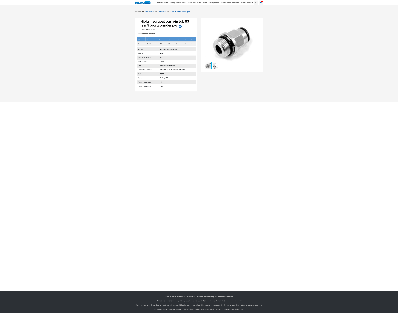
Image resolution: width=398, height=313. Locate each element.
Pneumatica (150, 11)
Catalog (172, 3)
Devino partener (214, 3)
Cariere (204, 3)
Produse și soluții (162, 3)
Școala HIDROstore (194, 3)
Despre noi (235, 3)
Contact (250, 3)
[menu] (256, 3)
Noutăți (243, 3)
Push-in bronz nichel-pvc (180, 11)
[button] (261, 3)
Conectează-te (226, 3)
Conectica (162, 11)
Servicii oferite (181, 3)
